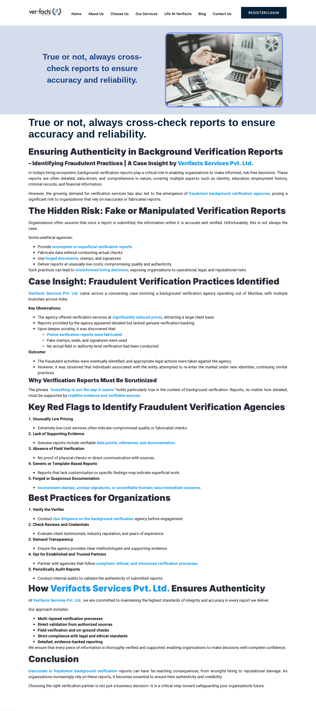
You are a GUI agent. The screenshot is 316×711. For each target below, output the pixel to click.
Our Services (147, 14)
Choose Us (120, 14)
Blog (202, 14)
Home (76, 14)
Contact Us (222, 14)
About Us (96, 14)
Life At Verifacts (178, 14)
